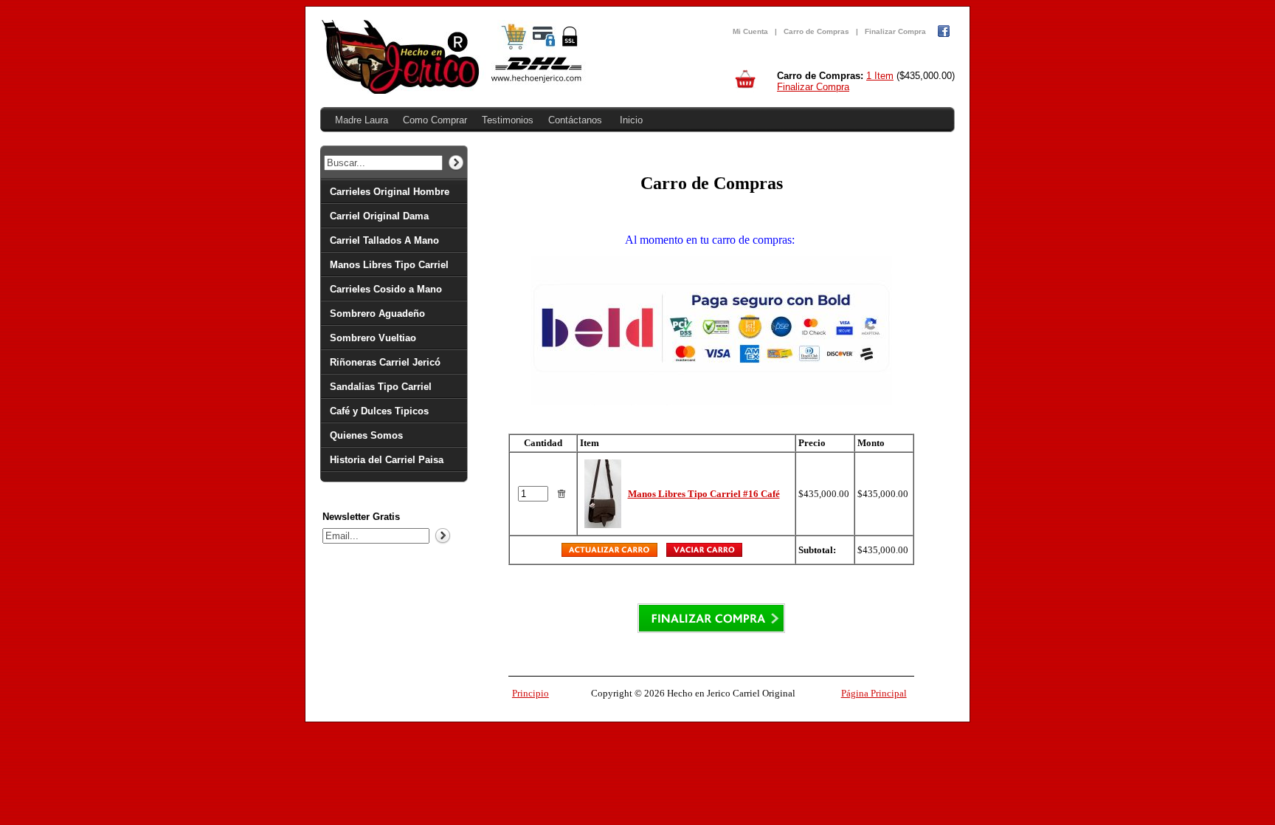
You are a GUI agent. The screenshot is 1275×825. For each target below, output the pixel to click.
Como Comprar (435, 120)
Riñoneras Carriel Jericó (385, 362)
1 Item (880, 75)
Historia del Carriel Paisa (386, 459)
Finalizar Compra (895, 31)
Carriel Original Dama (379, 216)
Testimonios (507, 120)
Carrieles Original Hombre (389, 191)
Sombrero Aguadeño (377, 313)
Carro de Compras (816, 31)
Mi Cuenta (750, 31)
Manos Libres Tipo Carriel (389, 264)
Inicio (631, 120)
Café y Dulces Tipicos (379, 411)
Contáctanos (575, 120)
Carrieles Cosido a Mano (386, 289)
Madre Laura (361, 120)
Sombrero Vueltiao (373, 337)
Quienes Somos (366, 435)
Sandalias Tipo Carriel (381, 386)
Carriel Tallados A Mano (384, 240)
